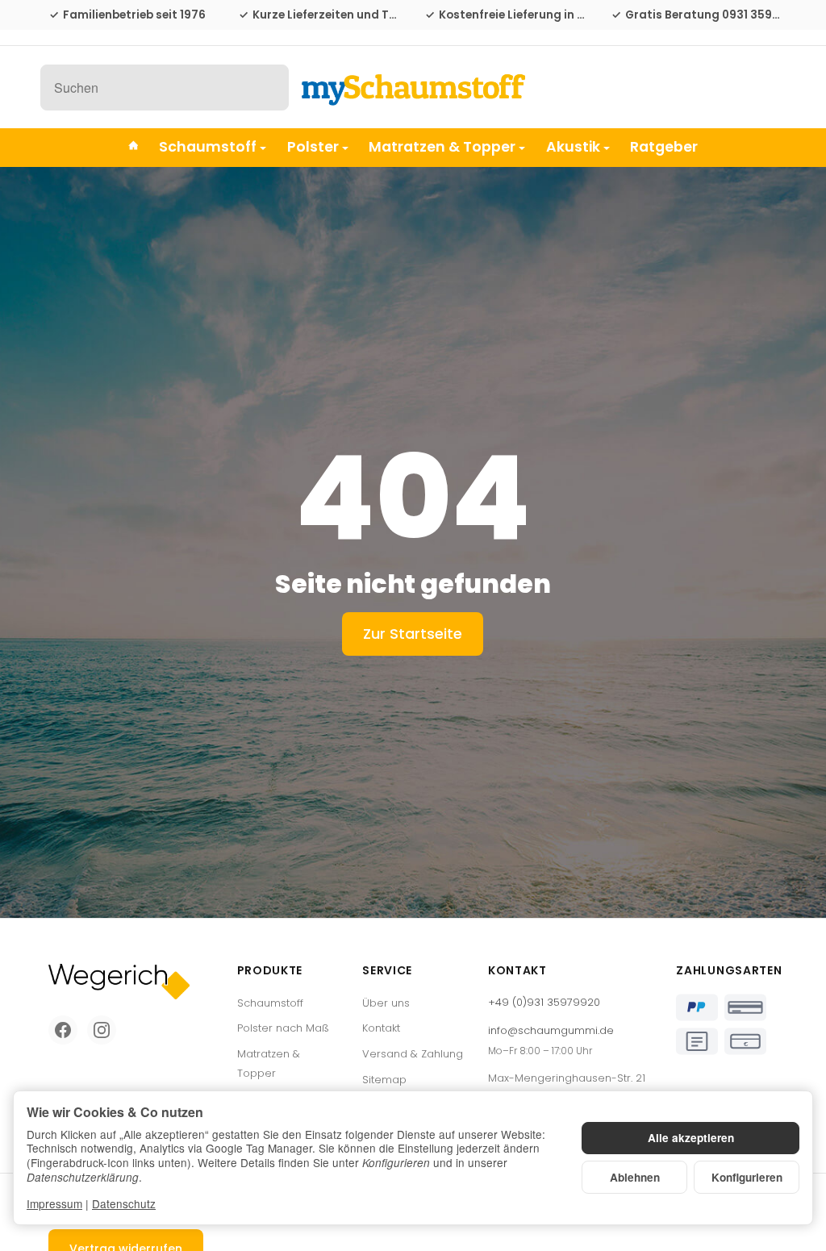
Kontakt (381, 1028)
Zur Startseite (412, 633)
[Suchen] (268, 88)
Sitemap (384, 1079)
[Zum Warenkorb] (771, 87)
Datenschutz (124, 1203)
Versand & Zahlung (412, 1053)
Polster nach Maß (283, 1028)
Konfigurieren (746, 1177)
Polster (313, 146)
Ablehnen (635, 1177)
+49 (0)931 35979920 (544, 1002)
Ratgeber (664, 146)
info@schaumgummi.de (551, 1030)
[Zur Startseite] (412, 87)
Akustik (573, 146)
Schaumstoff (208, 146)
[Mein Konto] (731, 87)
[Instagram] (101, 1030)
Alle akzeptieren (691, 1137)
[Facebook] (62, 1030)
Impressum (54, 1203)
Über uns (386, 1003)
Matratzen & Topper (442, 146)
